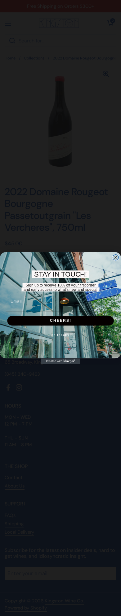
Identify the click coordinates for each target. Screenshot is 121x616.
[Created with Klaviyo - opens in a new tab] (60, 361)
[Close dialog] (116, 257)
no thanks (60, 335)
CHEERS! (60, 320)
